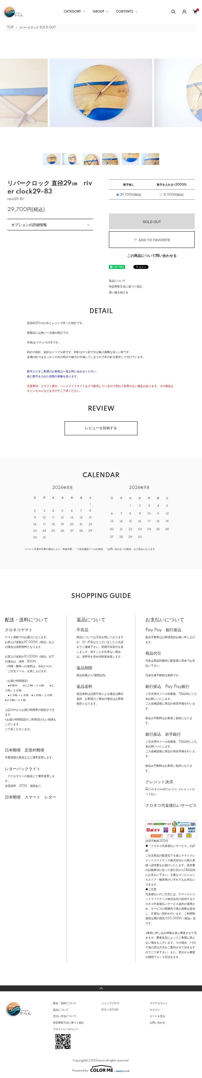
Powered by (80, 1070)
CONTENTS (124, 11)
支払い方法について (64, 1016)
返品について (117, 281)
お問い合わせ (157, 1022)
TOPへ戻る (101, 988)
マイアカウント (159, 1003)
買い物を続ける (118, 292)
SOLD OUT (152, 221)
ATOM (113, 1010)
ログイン (155, 1010)
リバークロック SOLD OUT (37, 27)
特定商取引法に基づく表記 (125, 286)
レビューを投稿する (101, 428)
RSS (104, 1010)
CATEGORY (72, 11)
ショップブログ (110, 1003)
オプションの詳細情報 (29, 224)
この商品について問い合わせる (152, 256)
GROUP (98, 11)
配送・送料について (64, 1003)
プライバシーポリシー (66, 1029)
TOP (10, 27)
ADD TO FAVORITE (154, 239)
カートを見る (157, 1016)
